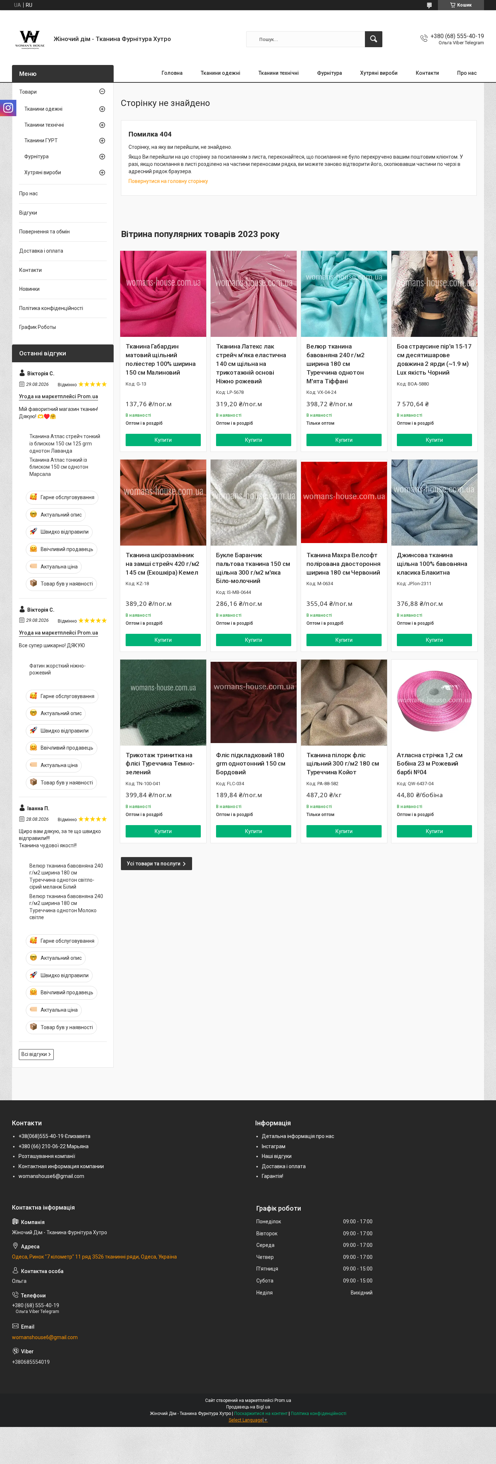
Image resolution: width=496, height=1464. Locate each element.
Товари (28, 92)
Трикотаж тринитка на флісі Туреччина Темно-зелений (160, 763)
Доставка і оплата (41, 251)
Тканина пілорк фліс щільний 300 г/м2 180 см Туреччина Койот (342, 763)
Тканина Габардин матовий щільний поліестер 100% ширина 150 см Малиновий (161, 359)
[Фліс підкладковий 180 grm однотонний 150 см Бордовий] (254, 703)
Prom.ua (283, 1400)
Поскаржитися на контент (261, 1413)
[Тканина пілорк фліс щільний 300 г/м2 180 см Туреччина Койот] (344, 703)
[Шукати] (373, 39)
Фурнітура (329, 73)
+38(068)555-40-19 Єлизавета (54, 1136)
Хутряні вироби (379, 73)
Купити (163, 440)
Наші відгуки (277, 1156)
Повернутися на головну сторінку (168, 181)
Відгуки (28, 213)
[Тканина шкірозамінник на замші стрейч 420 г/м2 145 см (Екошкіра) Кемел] (163, 503)
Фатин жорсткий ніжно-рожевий (57, 669)
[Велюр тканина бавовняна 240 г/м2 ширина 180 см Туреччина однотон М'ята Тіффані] (344, 294)
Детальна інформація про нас (298, 1136)
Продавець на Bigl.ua (248, 1407)
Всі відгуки (34, 1054)
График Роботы (37, 327)
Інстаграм (273, 1146)
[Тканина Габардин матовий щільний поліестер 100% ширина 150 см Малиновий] (163, 294)
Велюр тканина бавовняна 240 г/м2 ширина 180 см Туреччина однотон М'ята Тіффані (335, 363)
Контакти (427, 73)
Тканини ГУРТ (41, 140)
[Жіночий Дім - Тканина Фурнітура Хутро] (30, 39)
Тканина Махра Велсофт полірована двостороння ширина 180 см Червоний (343, 563)
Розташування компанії (47, 1156)
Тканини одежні (220, 73)
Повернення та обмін (44, 232)
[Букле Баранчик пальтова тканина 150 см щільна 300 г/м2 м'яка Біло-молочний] (254, 503)
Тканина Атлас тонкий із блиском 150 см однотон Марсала (58, 467)
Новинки (29, 289)
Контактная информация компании (61, 1166)
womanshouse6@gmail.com (51, 1176)
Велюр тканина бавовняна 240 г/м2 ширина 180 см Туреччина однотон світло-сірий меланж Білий (66, 876)
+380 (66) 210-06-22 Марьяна (54, 1146)
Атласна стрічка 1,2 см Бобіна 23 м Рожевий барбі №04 (430, 763)
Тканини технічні (279, 73)
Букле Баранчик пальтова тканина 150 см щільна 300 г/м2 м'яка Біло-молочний (253, 567)
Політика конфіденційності (51, 308)
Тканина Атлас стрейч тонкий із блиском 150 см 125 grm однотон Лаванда (64, 443)
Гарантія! (272, 1176)
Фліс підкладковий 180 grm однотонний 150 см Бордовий (250, 763)
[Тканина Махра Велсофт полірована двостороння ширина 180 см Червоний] (344, 503)
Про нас (467, 73)
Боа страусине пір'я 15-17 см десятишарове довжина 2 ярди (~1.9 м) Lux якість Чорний (434, 359)
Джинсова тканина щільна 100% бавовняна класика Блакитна (432, 563)
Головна (172, 73)
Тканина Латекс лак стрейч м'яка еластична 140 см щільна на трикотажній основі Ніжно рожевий (251, 363)
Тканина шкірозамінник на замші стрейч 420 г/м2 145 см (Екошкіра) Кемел (162, 563)
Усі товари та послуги (153, 863)
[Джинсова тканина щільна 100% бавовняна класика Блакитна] (434, 503)
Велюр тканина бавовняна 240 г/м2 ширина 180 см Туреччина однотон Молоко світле (66, 907)
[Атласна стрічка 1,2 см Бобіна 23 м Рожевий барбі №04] (434, 703)
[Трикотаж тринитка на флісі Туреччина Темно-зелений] (163, 703)
